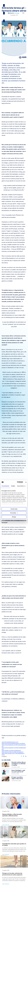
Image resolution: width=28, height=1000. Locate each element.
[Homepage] (13, 13)
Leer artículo (5, 825)
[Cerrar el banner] (25, 482)
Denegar (14, 516)
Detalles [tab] (13, 485)
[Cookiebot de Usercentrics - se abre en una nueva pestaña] (17, 482)
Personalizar (13, 512)
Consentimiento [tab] (5, 485)
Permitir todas (14, 508)
